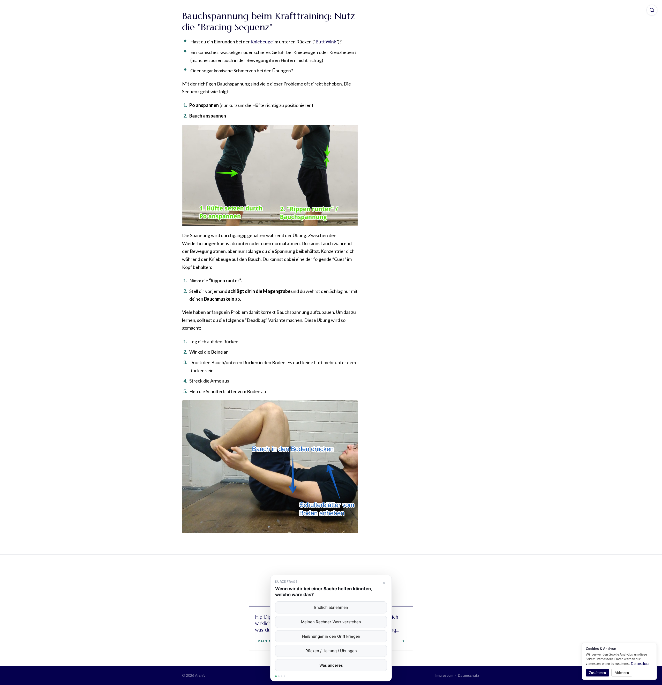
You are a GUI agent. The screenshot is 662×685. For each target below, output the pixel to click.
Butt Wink (325, 41)
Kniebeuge (262, 41)
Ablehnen (622, 673)
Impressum (444, 675)
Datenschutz (468, 675)
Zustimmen (597, 673)
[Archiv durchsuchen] (651, 10)
